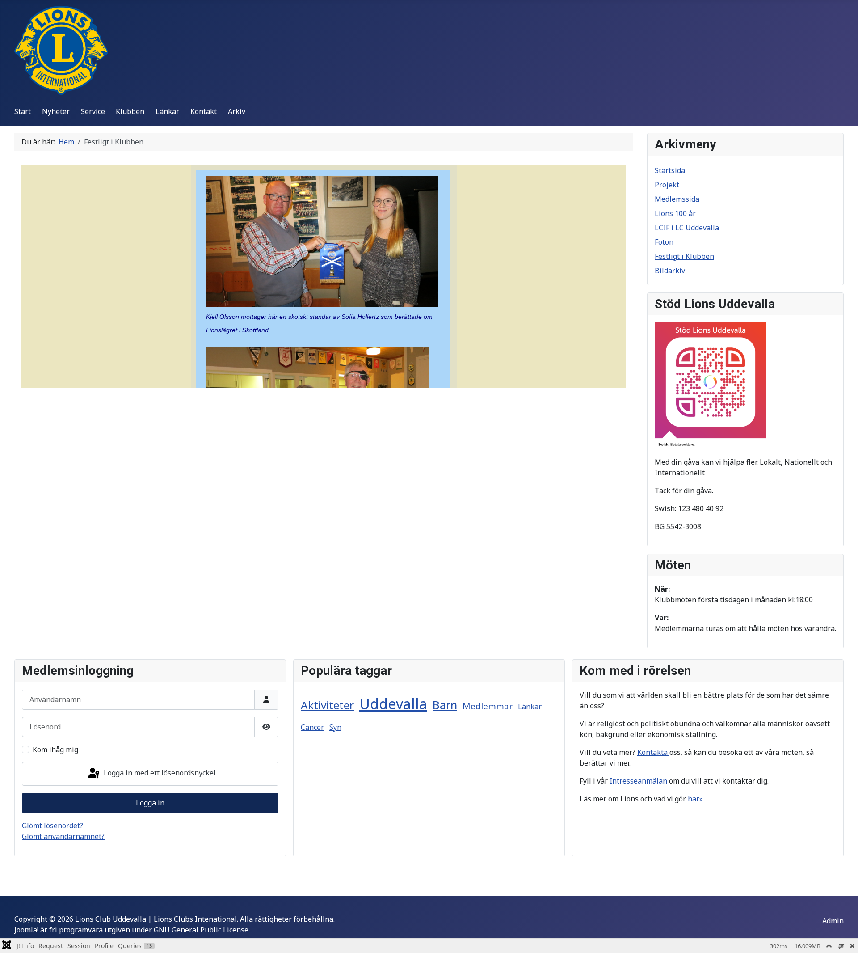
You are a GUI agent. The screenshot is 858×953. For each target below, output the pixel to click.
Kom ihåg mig (55, 749)
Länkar (167, 111)
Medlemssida (677, 199)
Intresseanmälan (639, 781)
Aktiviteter (327, 705)
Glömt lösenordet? (52, 825)
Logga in (150, 803)
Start (22, 111)
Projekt (667, 185)
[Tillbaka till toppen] (842, 936)
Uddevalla (393, 703)
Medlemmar (488, 706)
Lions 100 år (675, 213)
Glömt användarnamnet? (63, 836)
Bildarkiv (670, 270)
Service (93, 111)
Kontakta (653, 752)
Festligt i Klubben (684, 256)
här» (695, 799)
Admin (833, 921)
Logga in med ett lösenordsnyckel (159, 773)
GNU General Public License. (202, 930)
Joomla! (26, 930)
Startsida (670, 170)
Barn (445, 704)
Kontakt (203, 111)
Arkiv (236, 111)
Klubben (130, 111)
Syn (335, 727)
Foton (664, 242)
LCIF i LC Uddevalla (687, 228)
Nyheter (56, 111)
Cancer (312, 727)
